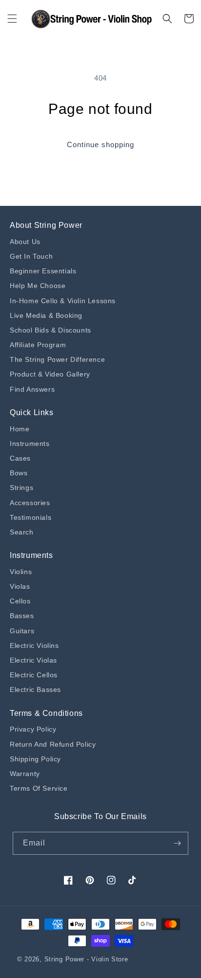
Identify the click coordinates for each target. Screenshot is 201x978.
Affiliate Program (38, 345)
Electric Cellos (34, 675)
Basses (22, 616)
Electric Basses (35, 689)
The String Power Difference (57, 359)
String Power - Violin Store (86, 959)
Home (19, 429)
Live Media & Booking (46, 315)
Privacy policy (33, 729)
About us (25, 241)
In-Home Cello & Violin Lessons (63, 301)
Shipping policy (35, 759)
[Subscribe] (177, 843)
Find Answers (32, 389)
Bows (18, 473)
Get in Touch (31, 256)
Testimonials (30, 517)
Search (22, 532)
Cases (20, 458)
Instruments (30, 443)
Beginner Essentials (43, 271)
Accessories (30, 503)
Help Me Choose (37, 285)
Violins (21, 572)
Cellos (20, 601)
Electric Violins (34, 645)
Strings (21, 487)
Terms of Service (39, 788)
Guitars (22, 631)
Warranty (25, 774)
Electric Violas (33, 660)
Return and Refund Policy (53, 744)
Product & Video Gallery (50, 374)
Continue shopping (100, 144)
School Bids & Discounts (50, 330)
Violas (20, 586)
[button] (12, 18)
